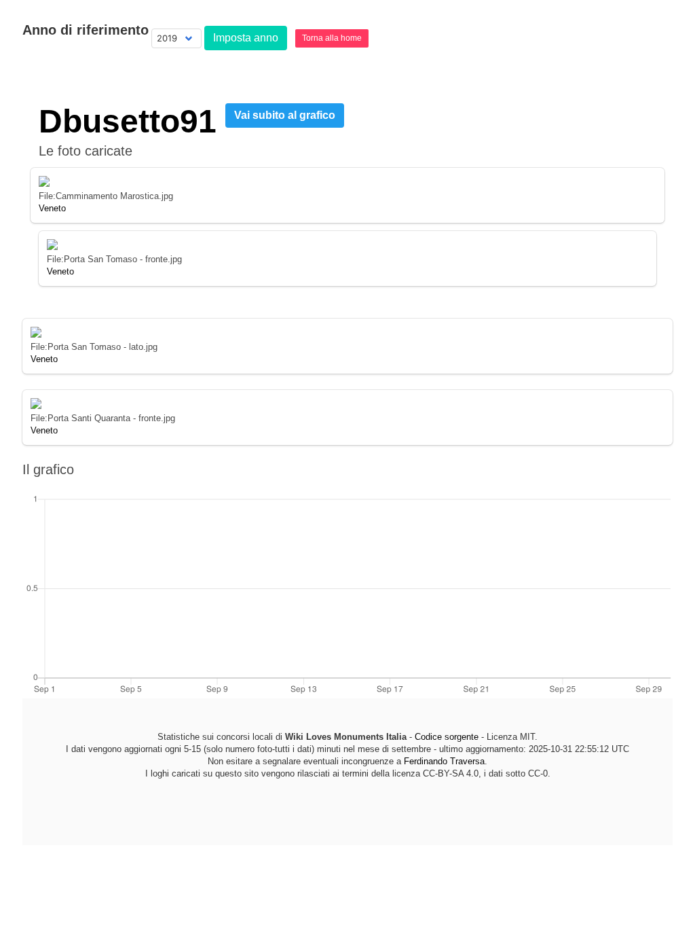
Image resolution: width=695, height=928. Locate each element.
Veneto (52, 208)
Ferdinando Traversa (444, 761)
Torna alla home (332, 38)
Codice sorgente (446, 737)
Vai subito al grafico (284, 115)
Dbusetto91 (128, 121)
